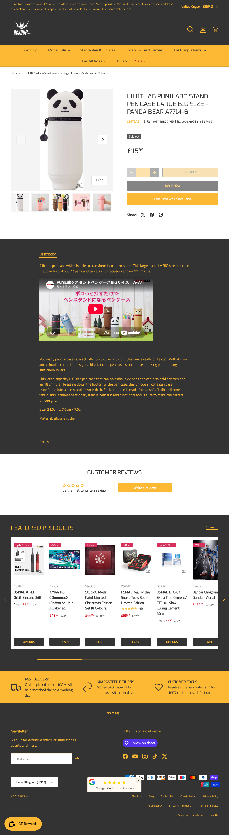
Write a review (145, 487)
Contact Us (167, 796)
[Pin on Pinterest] (160, 214)
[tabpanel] (114, 343)
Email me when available (173, 199)
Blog (151, 796)
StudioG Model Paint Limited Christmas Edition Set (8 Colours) (98, 600)
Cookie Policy (187, 796)
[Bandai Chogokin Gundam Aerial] (208, 560)
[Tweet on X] (142, 214)
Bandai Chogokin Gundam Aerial (205, 594)
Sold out (190, 172)
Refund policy (154, 805)
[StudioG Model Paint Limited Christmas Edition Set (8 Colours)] (100, 560)
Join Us (214, 815)
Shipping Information (180, 805)
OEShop (24, 796)
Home (14, 73)
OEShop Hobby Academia (189, 815)
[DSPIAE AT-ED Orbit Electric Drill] (29, 560)
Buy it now (172, 185)
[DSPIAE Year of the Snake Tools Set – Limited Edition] (136, 560)
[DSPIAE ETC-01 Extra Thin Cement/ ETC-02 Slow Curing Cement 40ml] (172, 560)
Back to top (112, 712)
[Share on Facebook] (151, 214)
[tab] (48, 254)
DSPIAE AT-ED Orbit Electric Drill (27, 594)
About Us (136, 796)
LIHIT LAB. (133, 121)
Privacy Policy (210, 796)
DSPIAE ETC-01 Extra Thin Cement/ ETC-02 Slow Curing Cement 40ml (172, 602)
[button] (216, 30)
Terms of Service (208, 805)
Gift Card (121, 61)
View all (212, 527)
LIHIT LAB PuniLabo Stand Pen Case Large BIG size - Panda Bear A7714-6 (63, 73)
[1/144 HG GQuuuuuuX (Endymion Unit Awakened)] (64, 560)
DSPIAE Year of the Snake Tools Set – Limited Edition (135, 597)
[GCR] (92, 782)
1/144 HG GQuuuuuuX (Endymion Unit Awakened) (61, 600)
